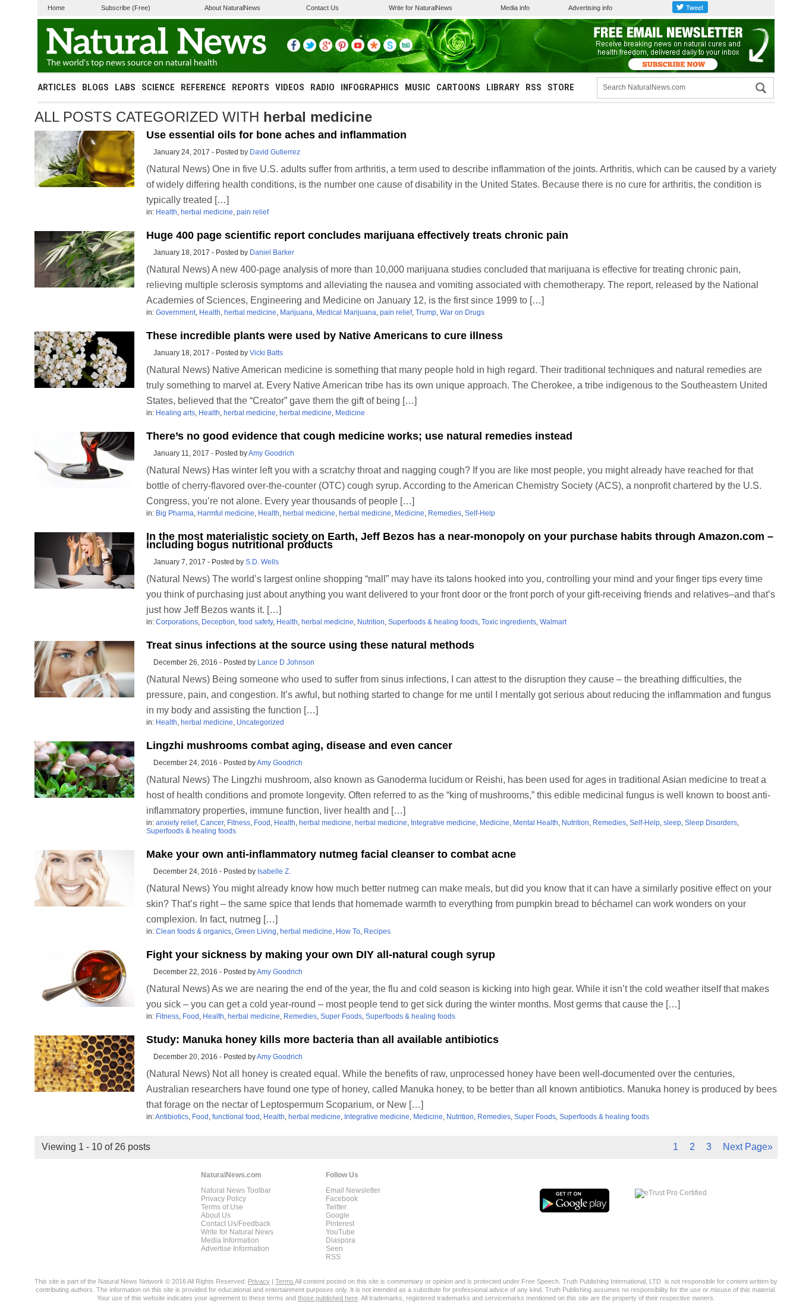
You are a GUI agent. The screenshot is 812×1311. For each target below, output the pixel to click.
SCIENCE (158, 87)
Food (262, 823)
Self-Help (480, 513)
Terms (285, 1281)
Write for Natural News (237, 1232)
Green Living (255, 931)
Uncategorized (260, 722)
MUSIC (417, 87)
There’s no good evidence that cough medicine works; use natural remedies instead (359, 436)
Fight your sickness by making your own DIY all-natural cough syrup (320, 955)
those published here (328, 1297)
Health (166, 212)
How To (348, 931)
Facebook (342, 1199)
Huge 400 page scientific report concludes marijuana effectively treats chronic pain (357, 235)
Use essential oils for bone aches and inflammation (276, 135)
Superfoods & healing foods (433, 622)
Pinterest (340, 1224)
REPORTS (250, 87)
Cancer (212, 823)
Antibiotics (171, 1117)
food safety (255, 622)
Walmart (553, 622)
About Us (216, 1215)
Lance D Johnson (285, 662)
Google (338, 1215)
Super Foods (341, 1016)
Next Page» (748, 1147)
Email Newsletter (353, 1190)
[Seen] (389, 49)
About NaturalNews (232, 7)
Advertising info (590, 7)
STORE (560, 87)
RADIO (322, 87)
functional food (236, 1117)
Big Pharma (175, 513)
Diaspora (340, 1240)
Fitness (238, 823)
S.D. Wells (262, 562)
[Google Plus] (325, 49)
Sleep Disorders (711, 823)
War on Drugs (462, 312)
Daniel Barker (272, 252)
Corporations (177, 622)
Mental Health (535, 823)
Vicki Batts (266, 353)
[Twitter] (309, 49)
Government (176, 312)
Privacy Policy (223, 1199)
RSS (533, 87)
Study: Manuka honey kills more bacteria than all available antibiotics (322, 1039)
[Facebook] (293, 49)
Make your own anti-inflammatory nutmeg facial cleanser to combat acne (331, 854)
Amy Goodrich (271, 453)
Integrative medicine (443, 823)
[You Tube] (357, 49)
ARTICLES (56, 87)
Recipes (377, 931)
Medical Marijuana (346, 312)
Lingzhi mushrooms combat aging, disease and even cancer (299, 745)
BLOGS (95, 87)
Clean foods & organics (193, 931)
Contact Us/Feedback (235, 1224)
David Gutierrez (275, 152)
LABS (125, 87)
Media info (515, 7)
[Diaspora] (373, 49)
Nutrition (371, 622)
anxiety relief (176, 823)
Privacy (259, 1281)
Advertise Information (235, 1248)
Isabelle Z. (274, 871)
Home (56, 7)
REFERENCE (203, 87)
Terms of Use (222, 1207)
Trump (426, 312)
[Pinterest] (341, 49)
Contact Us (322, 7)
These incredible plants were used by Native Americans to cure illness (324, 336)
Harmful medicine (225, 513)
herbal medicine (207, 212)
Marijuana (296, 312)
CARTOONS (458, 87)
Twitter (336, 1207)
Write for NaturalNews (420, 7)
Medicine (350, 413)
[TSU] (406, 49)
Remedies (444, 513)
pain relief (253, 212)
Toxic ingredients (508, 622)
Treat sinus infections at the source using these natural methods (310, 645)
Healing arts (175, 413)
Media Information (230, 1240)
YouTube (340, 1232)
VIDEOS (289, 87)
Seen (334, 1248)
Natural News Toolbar (236, 1190)
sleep (672, 823)
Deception (218, 622)
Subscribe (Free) (125, 7)
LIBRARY (503, 87)
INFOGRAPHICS (370, 87)
